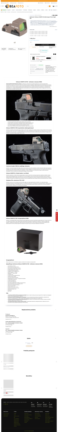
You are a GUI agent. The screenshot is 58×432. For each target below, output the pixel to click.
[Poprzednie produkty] (1, 362)
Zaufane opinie (16, 416)
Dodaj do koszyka (46, 44)
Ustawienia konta (6, 414)
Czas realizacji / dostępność (28, 418)
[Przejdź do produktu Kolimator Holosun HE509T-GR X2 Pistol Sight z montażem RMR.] (8, 359)
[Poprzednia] (1, 1)
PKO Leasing (26, 421)
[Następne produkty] (56, 362)
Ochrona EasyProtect (38, 416)
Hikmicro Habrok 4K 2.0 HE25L (49, 417)
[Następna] (56, 1)
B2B (14, 417)
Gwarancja (36, 417)
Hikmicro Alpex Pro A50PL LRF (49, 421)
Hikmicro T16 (47, 414)
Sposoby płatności (27, 417)
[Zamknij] (56, 210)
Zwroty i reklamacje (37, 414)
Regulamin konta (16, 421)
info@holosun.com (8, 319)
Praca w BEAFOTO (16, 418)
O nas (15, 414)
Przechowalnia (6, 416)
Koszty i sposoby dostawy (28, 414)
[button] (49, 6)
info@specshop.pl (8, 326)
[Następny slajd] (55, 54)
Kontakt (15, 413)
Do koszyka (8, 368)
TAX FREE (25, 422)
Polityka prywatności (17, 423)
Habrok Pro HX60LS (48, 418)
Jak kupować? (26, 413)
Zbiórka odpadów (37, 418)
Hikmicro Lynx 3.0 (47, 416)
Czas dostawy (26, 416)
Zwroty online (37, 413)
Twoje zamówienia (6, 413)
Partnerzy (15, 426)
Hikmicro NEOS (47, 413)
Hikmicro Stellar (47, 422)
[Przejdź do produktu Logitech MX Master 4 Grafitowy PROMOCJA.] (8, 385)
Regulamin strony (16, 422)
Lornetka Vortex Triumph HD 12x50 (40, 56)
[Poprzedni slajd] (54, 54)
